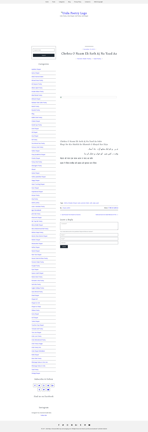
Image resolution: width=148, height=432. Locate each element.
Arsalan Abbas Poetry (38, 91)
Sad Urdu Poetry (36, 284)
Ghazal (33, 169)
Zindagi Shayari (36, 373)
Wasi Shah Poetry (36, 358)
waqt (94, 203)
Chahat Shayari (36, 121)
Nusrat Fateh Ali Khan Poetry (40, 258)
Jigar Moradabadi (36, 210)
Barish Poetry (35, 106)
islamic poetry (35, 202)
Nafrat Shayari (36, 247)
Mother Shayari (36, 240)
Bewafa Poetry (36, 110)
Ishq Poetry (35, 199)
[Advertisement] (74, 34)
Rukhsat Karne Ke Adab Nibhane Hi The (106, 214)
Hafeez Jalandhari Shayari (39, 177)
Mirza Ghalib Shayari (37, 225)
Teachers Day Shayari (38, 325)
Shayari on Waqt (36, 306)
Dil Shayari (34, 132)
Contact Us (87, 2)
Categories (62, 2)
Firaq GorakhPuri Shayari (38, 154)
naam (78, 203)
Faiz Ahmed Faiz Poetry (38, 143)
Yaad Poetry (97, 58)
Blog (69, 2)
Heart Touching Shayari (38, 184)
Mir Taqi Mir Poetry (37, 221)
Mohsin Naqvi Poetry (37, 232)
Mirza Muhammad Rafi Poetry (40, 228)
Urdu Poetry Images (37, 343)
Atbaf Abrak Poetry (37, 95)
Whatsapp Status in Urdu (38, 366)
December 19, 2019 (89, 49)
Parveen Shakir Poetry (84, 58)
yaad (97, 203)
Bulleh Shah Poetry (37, 117)
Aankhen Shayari (36, 69)
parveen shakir (85, 203)
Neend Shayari (36, 251)
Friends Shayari (36, 158)
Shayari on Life (36, 303)
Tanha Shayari (35, 321)
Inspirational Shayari (37, 191)
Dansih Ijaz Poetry (37, 125)
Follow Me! (44, 415)
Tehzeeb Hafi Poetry (37, 329)
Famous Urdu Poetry (37, 147)
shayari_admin (66, 208)
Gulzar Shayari (35, 173)
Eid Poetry (34, 139)
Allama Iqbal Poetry (37, 88)
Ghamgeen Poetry (37, 165)
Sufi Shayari (35, 317)
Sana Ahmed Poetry (37, 291)
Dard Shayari (35, 128)
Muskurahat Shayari (37, 243)
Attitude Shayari (36, 99)
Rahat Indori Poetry (37, 277)
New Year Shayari (36, 254)
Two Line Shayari (36, 332)
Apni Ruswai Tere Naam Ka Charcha (71, 214)
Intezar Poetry (35, 195)
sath (91, 203)
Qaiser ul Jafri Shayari (37, 273)
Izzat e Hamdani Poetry (38, 206)
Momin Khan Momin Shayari (39, 236)
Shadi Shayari (35, 295)
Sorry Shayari (35, 314)
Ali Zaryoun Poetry (37, 84)
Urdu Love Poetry (36, 336)
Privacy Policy (77, 2)
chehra (66, 203)
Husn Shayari (35, 188)
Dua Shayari (35, 136)
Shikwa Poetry (35, 310)
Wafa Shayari (35, 355)
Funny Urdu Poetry (37, 162)
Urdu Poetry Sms (36, 347)
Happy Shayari (35, 180)
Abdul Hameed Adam (37, 76)
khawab (70, 203)
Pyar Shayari (35, 269)
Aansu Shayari (35, 73)
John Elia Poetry (36, 214)
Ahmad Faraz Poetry (37, 80)
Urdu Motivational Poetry (39, 340)
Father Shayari (36, 151)
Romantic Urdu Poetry (38, 280)
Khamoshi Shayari (37, 217)
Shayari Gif (35, 299)
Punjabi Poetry (36, 266)
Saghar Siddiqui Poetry (38, 288)
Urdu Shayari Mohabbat (38, 351)
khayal (75, 203)
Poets (53, 2)
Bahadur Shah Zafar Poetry (39, 102)
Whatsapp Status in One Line (40, 362)
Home (47, 2)
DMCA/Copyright (98, 2)
